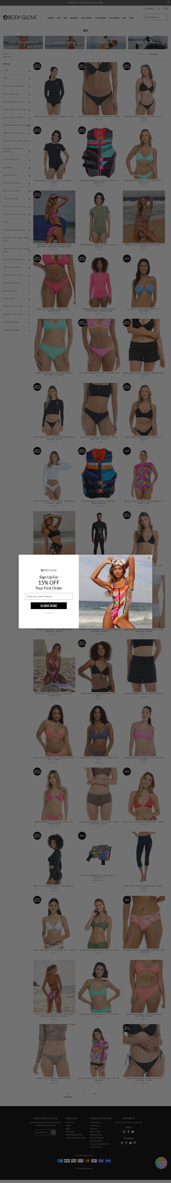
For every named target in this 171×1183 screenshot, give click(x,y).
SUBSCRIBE (48, 606)
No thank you (48, 613)
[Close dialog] (149, 558)
